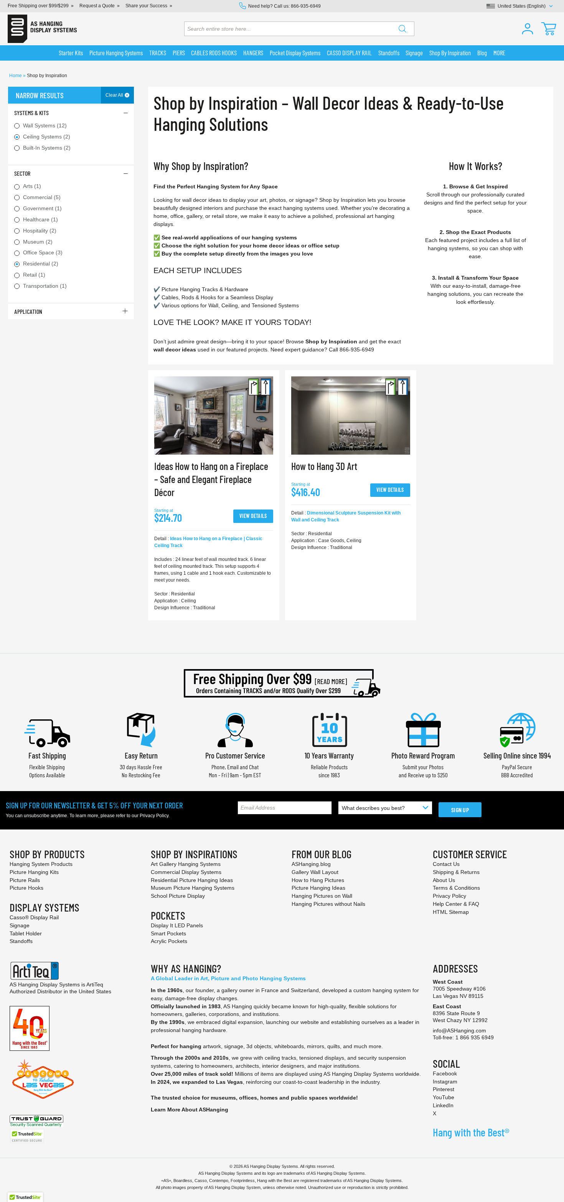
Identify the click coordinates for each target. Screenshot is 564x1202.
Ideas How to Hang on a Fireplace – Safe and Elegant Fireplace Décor (211, 479)
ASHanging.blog (311, 864)
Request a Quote (97, 5)
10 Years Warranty (329, 755)
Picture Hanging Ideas (318, 888)
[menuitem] (71, 53)
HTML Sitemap (451, 912)
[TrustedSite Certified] (27, 1136)
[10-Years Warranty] (329, 729)
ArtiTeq (94, 984)
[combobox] (299, 29)
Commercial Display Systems (186, 872)
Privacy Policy (154, 815)
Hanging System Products (41, 864)
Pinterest (443, 1089)
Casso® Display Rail (34, 917)
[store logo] (42, 29)
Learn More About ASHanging (189, 1109)
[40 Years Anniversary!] (29, 1028)
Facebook (445, 1073)
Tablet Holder (26, 933)
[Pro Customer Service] (235, 729)
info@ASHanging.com (459, 1030)
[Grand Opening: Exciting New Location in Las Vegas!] (43, 1078)
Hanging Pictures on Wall (322, 896)
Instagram (445, 1081)
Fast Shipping (47, 755)
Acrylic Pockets (169, 941)
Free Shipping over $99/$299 (38, 5)
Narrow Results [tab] (40, 95)
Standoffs (21, 941)
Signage (20, 925)
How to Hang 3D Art (324, 466)
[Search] (402, 29)
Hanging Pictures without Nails (328, 904)
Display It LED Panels (177, 925)
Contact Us (446, 864)
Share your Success (146, 5)
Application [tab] (28, 311)
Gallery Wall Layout (315, 872)
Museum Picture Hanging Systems (192, 888)
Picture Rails (25, 880)
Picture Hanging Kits (34, 872)
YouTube (443, 1097)
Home (16, 75)
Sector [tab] (22, 173)
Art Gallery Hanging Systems (186, 864)
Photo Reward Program (423, 755)
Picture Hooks (26, 888)
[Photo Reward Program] (423, 729)
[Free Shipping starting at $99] (282, 683)
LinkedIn (443, 1105)
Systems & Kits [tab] (31, 112)
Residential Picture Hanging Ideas (192, 880)
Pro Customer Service (235, 755)
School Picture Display (178, 896)
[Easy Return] (141, 729)
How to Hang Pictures (318, 880)
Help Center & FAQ (456, 904)
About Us (444, 880)
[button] (527, 29)
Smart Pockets (168, 933)
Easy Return (141, 755)
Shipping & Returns (456, 872)
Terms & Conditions (456, 888)
